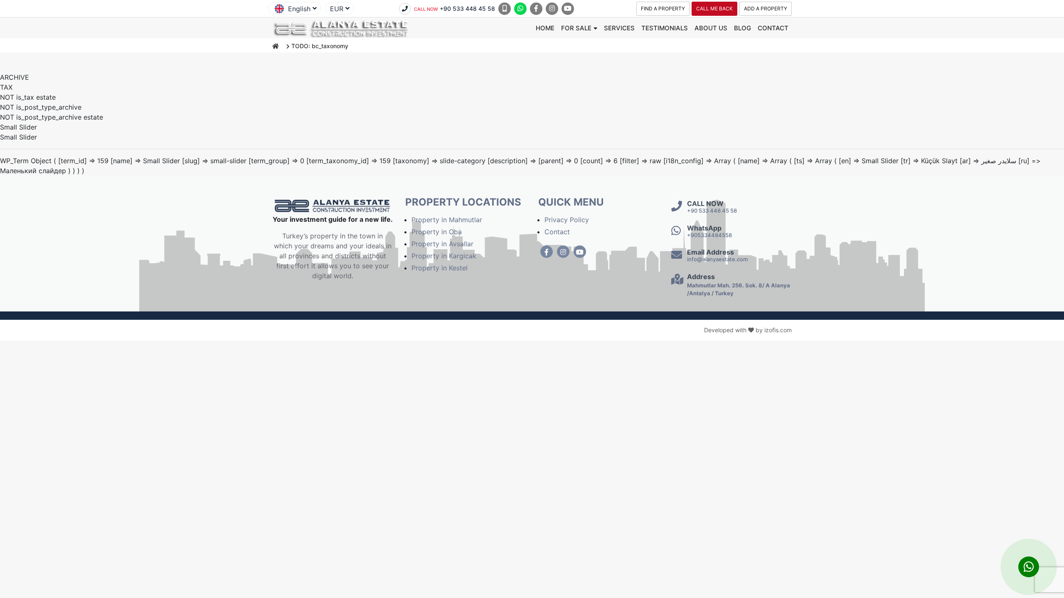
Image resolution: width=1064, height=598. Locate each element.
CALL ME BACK (714, 8)
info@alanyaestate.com (717, 259)
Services (619, 28)
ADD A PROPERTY (765, 8)
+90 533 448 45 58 (454, 8)
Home (545, 28)
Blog (742, 28)
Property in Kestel (439, 268)
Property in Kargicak (443, 256)
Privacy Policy (566, 220)
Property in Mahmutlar (446, 220)
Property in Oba (436, 232)
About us (711, 28)
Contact (773, 28)
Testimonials (664, 28)
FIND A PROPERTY (663, 8)
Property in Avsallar (442, 244)
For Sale (576, 28)
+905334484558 (709, 235)
